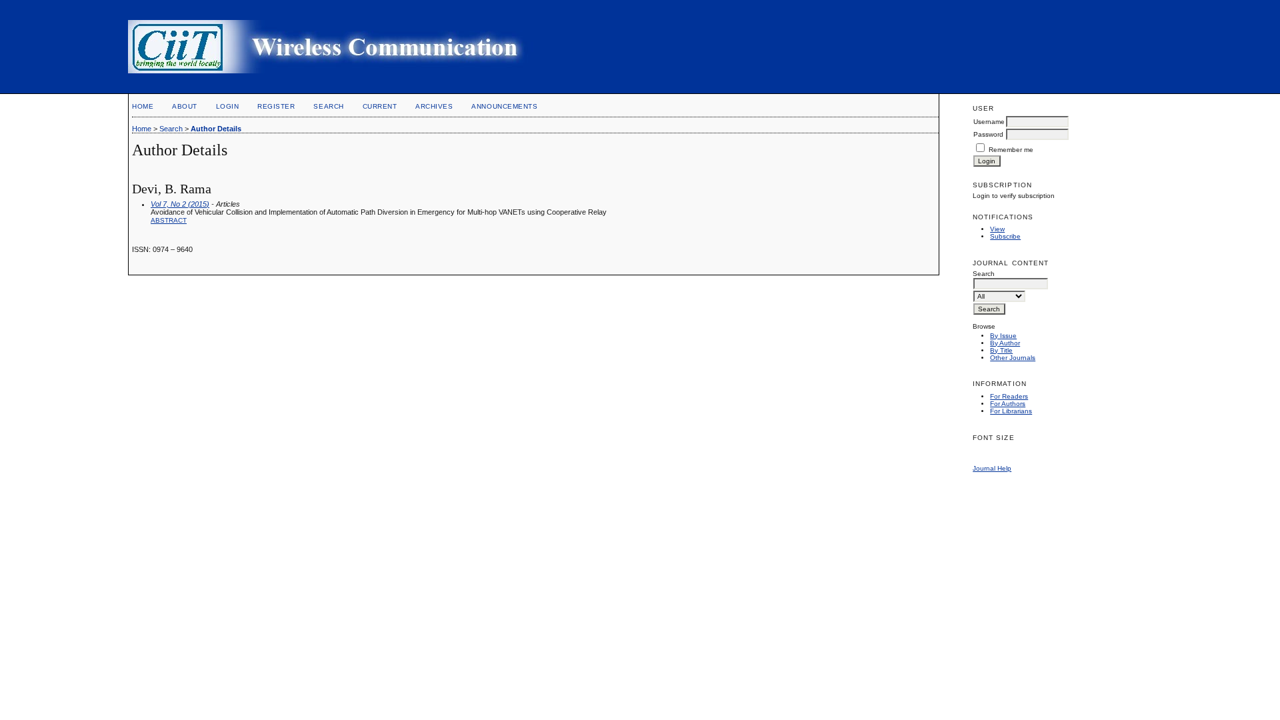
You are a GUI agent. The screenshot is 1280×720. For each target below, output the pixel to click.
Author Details (216, 129)
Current (380, 106)
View (997, 229)
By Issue (1003, 335)
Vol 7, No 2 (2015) (180, 204)
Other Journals (1012, 357)
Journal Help (992, 468)
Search (328, 106)
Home (142, 106)
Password (988, 134)
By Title (1001, 350)
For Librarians (1011, 411)
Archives (434, 106)
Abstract (169, 220)
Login (227, 106)
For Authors (1007, 403)
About (184, 106)
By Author (1005, 343)
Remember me (1011, 149)
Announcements (504, 106)
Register (276, 106)
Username (989, 121)
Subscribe (1005, 236)
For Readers (1009, 396)
